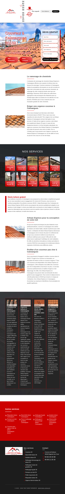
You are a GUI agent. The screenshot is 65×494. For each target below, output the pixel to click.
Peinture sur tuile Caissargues (12, 419)
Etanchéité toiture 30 (31, 454)
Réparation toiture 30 (31, 477)
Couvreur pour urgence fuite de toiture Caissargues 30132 (11, 430)
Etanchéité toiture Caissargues (26, 415)
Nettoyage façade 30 (31, 469)
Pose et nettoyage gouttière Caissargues (26, 420)
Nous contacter (25, 59)
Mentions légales (44, 488)
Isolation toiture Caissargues (53, 415)
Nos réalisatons (11, 59)
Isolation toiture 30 (30, 457)
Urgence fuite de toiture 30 (32, 480)
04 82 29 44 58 (23, 5)
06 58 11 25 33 (23, 17)
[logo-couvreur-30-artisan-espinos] (10, 11)
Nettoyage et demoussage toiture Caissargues (38, 421)
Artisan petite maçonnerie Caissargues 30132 (52, 421)
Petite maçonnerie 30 (31, 475)
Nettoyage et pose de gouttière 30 (31, 466)
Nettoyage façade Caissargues (40, 415)
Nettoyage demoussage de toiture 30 (33, 461)
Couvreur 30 (28, 452)
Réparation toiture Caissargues (12, 415)
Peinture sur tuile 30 (31, 472)
